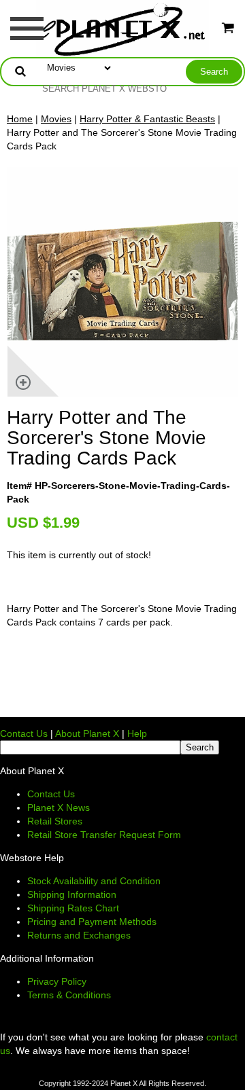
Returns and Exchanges (79, 935)
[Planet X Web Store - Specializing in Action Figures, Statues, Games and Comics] (123, 27)
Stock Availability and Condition (94, 880)
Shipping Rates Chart (73, 908)
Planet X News (58, 807)
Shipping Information (71, 894)
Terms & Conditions (69, 994)
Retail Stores (54, 821)
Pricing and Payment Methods (92, 921)
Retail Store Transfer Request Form (104, 834)
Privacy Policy (56, 981)
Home (20, 118)
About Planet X (87, 733)
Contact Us (24, 733)
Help (137, 733)
